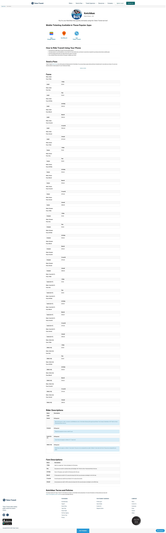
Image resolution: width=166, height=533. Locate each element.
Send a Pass (54, 64)
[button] (71, 3)
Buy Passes (83, 530)
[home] (37, 3)
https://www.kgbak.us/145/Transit (53, 494)
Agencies (3, 6)
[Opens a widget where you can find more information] (160, 530)
